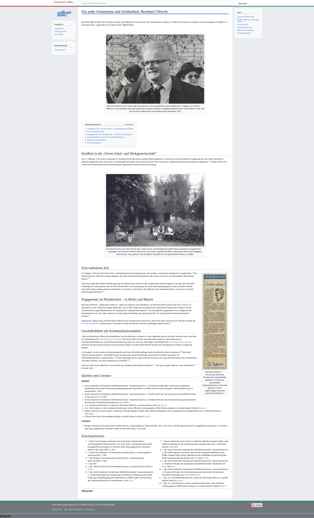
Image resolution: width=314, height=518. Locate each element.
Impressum (89, 509)
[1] (209, 161)
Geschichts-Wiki (63, 2)
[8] (181, 352)
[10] (129, 360)
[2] (193, 273)
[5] (148, 310)
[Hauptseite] (64, 13)
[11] (154, 365)
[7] (170, 323)
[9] (115, 357)
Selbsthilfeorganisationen (111, 339)
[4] (103, 291)
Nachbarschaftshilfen (91, 323)
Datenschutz (57, 509)
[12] (195, 365)
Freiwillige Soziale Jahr (179, 342)
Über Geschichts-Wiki (73, 509)
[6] (89, 315)
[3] (88, 278)
